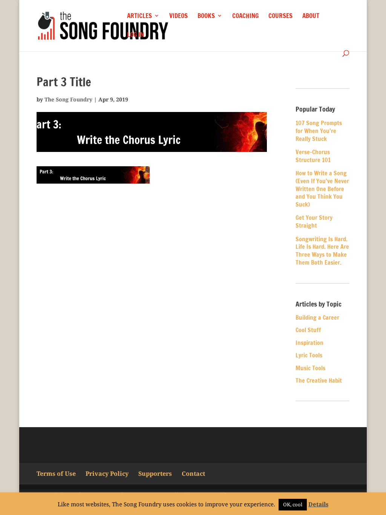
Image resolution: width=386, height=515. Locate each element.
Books (206, 16)
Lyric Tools (309, 355)
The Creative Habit (319, 380)
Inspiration (309, 343)
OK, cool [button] (292, 504)
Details (318, 504)
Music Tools (310, 368)
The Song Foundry (68, 99)
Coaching (245, 16)
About (310, 16)
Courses (280, 16)
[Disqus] (152, 297)
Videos (178, 16)
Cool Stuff (308, 330)
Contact (193, 473)
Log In (135, 35)
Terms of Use (56, 473)
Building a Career (317, 317)
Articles (139, 16)
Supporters (155, 473)
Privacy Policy (107, 473)
